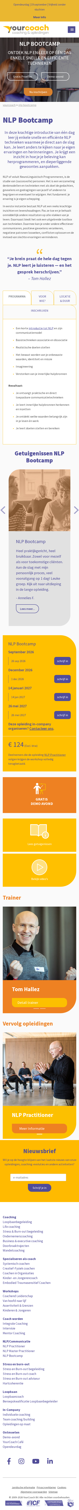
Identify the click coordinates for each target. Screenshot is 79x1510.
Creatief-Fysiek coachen (19, 1268)
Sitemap (53, 1491)
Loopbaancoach (13, 1397)
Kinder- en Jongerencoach (20, 1278)
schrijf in (62, 661)
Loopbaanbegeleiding (17, 1222)
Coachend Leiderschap (18, 1296)
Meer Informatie (31, 1128)
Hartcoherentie (13, 1383)
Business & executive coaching (23, 1241)
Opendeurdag (12, 1447)
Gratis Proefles (22, 76)
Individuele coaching (16, 1415)
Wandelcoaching (14, 1250)
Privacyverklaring (46, 1487)
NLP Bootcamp (13, 1356)
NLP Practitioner (55, 755)
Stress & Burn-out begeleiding (23, 1231)
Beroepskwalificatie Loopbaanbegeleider (30, 1401)
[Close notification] (73, 11)
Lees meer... (27, 598)
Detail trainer (27, 1002)
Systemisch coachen (16, 1264)
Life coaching (11, 1227)
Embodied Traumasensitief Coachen (27, 1283)
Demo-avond (55, 76)
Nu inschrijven (38, 92)
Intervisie (9, 1328)
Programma (17, 296)
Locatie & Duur (65, 299)
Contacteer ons (41, 728)
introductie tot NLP (41, 328)
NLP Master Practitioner (19, 1351)
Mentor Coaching (14, 1333)
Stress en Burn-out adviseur (21, 1379)
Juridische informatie (23, 1487)
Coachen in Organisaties (18, 1273)
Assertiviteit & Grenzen (18, 1306)
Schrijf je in (39, 1188)
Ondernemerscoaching (18, 1236)
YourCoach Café (13, 1442)
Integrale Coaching (15, 1324)
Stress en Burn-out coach (19, 1374)
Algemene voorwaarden (34, 1491)
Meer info (39, 17)
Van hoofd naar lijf (14, 1301)
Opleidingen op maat (16, 1424)
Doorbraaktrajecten (16, 1246)
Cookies (61, 1487)
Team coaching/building (19, 1419)
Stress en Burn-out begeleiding (23, 1369)
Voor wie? (42, 299)
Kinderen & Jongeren (17, 1310)
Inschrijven (39, 310)
